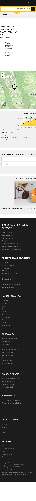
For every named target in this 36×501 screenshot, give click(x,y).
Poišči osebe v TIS (8, 235)
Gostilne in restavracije (9, 273)
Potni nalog (6, 344)
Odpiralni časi (6, 358)
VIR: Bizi (2, 22)
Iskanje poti (6, 341)
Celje (3, 306)
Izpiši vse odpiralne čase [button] (9, 56)
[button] (5, 3)
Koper (4, 312)
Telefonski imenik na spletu (11, 400)
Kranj (3, 309)
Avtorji (4, 451)
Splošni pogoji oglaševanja (11, 384)
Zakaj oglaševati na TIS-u (10, 379)
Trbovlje (4, 323)
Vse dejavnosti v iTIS (9, 287)
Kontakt (23, 472)
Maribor (4, 303)
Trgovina (5, 262)
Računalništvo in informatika (11, 284)
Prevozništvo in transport (10, 282)
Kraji (10, 472)
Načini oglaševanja (8, 381)
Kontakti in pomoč (8, 449)
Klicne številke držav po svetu (12, 249)
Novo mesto (6, 317)
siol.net (4, 424)
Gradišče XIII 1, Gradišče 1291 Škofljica (9, 44)
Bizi (3, 430)
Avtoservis (5, 268)
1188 (3, 432)
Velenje (4, 314)
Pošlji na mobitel (7, 352)
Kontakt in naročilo (8, 387)
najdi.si (4, 427)
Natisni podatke (7, 361)
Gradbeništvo (6, 279)
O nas (4, 446)
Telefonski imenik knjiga (10, 406)
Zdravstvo (5, 271)
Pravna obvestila (7, 454)
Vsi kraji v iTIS (6, 325)
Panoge (4, 472)
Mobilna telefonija (8, 265)
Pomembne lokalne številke (11, 246)
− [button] (2, 76)
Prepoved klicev (7, 457)
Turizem (4, 276)
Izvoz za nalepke (7, 347)
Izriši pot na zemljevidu (8, 47)
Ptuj (3, 320)
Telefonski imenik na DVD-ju (11, 403)
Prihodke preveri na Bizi (21, 137)
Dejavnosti (16, 472)
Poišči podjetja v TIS (8, 238)
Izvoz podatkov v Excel (9, 339)
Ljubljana (5, 301)
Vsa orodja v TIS (7, 363)
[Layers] (3, 104)
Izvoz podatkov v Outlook (10, 350)
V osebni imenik (7, 355)
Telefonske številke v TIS (10, 244)
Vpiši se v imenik (7, 233)
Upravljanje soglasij (21, 475)
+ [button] (2, 74)
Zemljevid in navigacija (9, 241)
